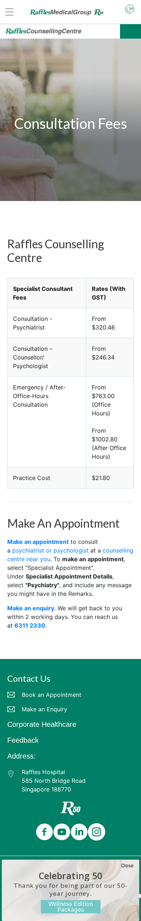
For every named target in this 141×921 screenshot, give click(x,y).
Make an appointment (38, 541)
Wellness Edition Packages (70, 906)
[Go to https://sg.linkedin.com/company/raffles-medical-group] (77, 832)
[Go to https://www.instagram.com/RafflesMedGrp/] (95, 832)
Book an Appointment (51, 694)
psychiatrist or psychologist (50, 550)
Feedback (23, 740)
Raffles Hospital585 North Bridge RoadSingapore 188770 (54, 780)
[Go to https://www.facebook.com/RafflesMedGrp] (43, 832)
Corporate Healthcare (41, 724)
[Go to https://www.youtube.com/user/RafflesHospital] (60, 832)
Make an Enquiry (44, 709)
